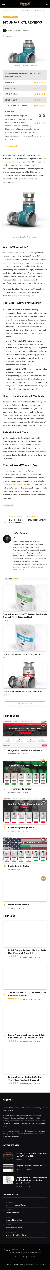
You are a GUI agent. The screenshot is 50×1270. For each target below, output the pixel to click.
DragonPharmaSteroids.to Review (25, 750)
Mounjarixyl (11, 146)
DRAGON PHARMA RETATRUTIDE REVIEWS (22, 691)
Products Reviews (10, 17)
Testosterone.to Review (20, 788)
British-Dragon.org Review (21, 827)
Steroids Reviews (23, 1250)
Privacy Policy (41, 1264)
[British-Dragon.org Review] (25, 811)
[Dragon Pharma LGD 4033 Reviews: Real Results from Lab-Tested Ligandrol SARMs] (25, 598)
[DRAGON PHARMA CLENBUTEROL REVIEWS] (25, 638)
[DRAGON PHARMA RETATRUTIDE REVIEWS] (25, 675)
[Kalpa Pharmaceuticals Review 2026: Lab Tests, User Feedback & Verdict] (25, 1018)
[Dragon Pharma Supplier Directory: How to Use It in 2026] (8, 1156)
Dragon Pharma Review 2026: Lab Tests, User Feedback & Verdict (25, 1078)
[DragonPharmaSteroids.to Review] (25, 734)
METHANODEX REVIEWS (36, 520)
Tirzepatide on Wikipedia (23, 295)
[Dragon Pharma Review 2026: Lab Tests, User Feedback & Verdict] (25, 1060)
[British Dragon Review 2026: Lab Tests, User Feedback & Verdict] (25, 934)
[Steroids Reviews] (25, 4)
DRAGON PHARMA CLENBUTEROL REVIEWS (23, 654)
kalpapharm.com (18, 484)
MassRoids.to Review (18, 904)
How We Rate (18, 1264)
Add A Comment (25, 704)
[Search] (46, 3)
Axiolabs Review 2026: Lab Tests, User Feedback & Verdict (27, 994)
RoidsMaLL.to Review (14, 1220)
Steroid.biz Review (13, 1212)
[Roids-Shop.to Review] (25, 849)
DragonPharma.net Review (16, 1205)
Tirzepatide (8, 505)
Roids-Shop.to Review (19, 866)
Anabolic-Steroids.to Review (16, 1235)
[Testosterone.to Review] (25, 772)
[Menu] (3, 3)
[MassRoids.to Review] (25, 888)
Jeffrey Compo (15, 30)
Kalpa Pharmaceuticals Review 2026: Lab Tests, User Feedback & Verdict (26, 1036)
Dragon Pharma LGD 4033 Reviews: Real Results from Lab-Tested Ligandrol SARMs (31, 1180)
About (9, 1264)
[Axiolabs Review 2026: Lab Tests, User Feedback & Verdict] (25, 976)
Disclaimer (29, 1264)
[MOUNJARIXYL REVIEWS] (25, 51)
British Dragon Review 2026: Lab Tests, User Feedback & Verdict (27, 951)
